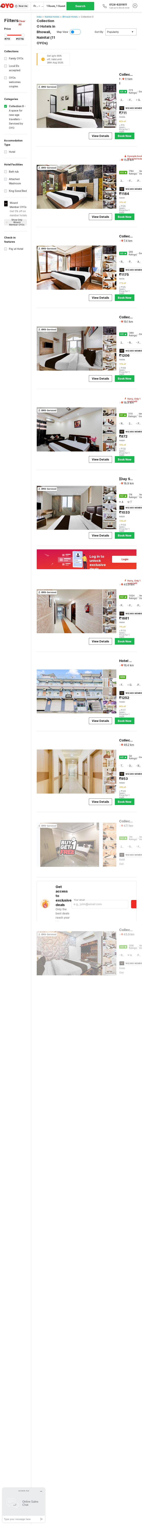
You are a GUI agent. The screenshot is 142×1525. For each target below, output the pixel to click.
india (39, 16)
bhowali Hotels (70, 16)
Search (80, 6)
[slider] (5, 35)
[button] (23, 22)
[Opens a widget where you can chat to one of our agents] (23, 1505)
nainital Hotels (52, 16)
